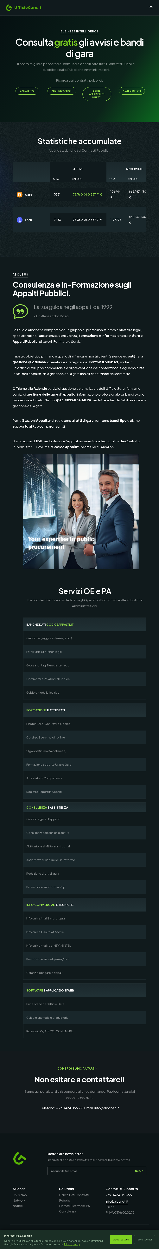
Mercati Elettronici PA (74, 1206)
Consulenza (67, 1211)
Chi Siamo (20, 1195)
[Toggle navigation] (151, 7)
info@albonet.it (106, 1108)
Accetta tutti (121, 1239)
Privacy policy (72, 1244)
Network (19, 1200)
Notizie (18, 1206)
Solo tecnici (144, 1239)
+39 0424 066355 (70, 1108)
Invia (138, 1170)
